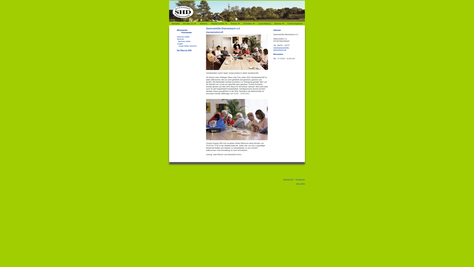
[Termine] (238, 23)
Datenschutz (288, 179)
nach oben (300, 184)
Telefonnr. (204, 23)
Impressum (300, 179)
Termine (233, 23)
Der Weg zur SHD (184, 50)
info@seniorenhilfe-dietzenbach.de (281, 49)
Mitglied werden (217, 23)
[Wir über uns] (194, 23)
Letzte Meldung (264, 23)
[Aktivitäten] (253, 23)
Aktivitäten (247, 23)
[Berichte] (282, 23)
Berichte (278, 23)
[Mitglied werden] (225, 23)
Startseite (175, 23)
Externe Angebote (294, 23)
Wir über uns (188, 23)
